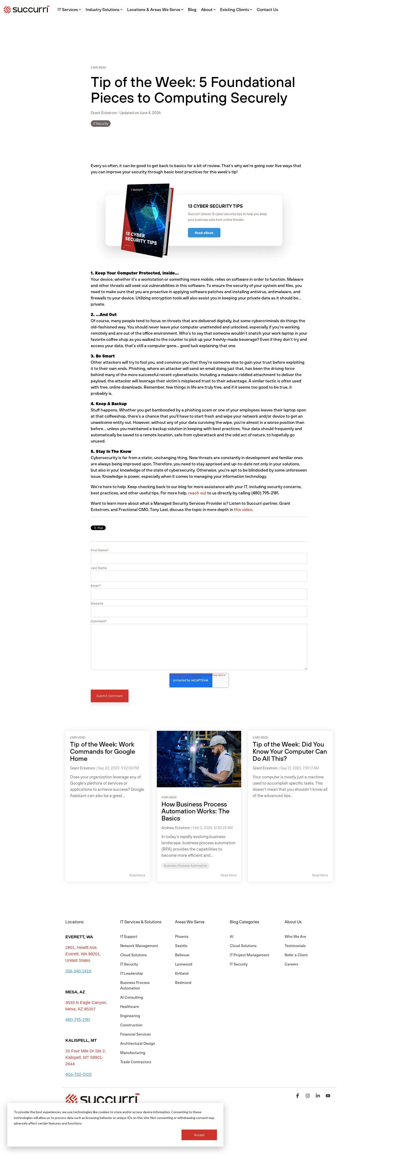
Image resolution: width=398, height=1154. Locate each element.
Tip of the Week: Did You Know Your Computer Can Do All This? (290, 751)
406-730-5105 (78, 1074)
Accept (199, 1135)
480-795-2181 (77, 1019)
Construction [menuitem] (131, 1025)
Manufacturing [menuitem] (132, 1052)
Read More (137, 875)
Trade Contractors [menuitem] (135, 1062)
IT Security (100, 123)
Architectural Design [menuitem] (137, 1043)
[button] (298, 1096)
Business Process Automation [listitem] (185, 866)
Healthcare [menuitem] (129, 1006)
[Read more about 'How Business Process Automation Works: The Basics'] (199, 759)
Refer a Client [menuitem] (296, 955)
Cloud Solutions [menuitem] (133, 955)
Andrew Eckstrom (175, 827)
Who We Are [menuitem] (295, 936)
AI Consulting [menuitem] (131, 997)
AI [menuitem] (231, 936)
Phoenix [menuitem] (181, 936)
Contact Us (267, 9)
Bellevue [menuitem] (182, 955)
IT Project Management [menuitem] (249, 955)
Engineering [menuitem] (130, 1015)
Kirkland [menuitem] (182, 973)
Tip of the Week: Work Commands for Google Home (102, 751)
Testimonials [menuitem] (295, 945)
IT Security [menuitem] (129, 964)
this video (243, 509)
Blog (192, 9)
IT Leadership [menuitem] (131, 973)
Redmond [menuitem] (183, 982)
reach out (197, 493)
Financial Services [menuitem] (135, 1034)
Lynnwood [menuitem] (183, 964)
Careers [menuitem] (291, 964)
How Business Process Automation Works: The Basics (195, 811)
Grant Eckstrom (104, 112)
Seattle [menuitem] (181, 945)
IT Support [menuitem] (128, 936)
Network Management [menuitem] (139, 945)
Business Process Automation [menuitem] (135, 985)
